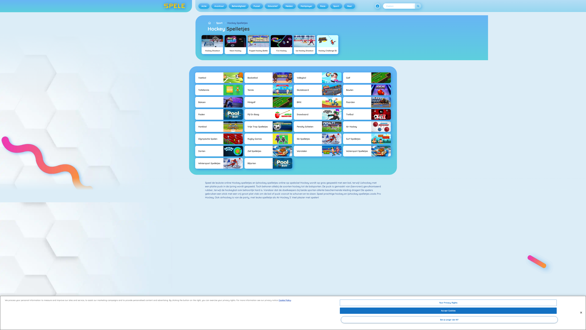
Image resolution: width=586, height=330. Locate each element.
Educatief (273, 6)
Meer (349, 6)
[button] (377, 6)
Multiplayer (306, 6)
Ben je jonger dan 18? (449, 320)
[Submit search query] (418, 6)
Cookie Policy (285, 300)
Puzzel (256, 6)
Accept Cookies (448, 310)
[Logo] (174, 6)
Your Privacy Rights (448, 302)
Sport (336, 6)
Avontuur (219, 6)
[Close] (581, 312)
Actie (203, 6)
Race (322, 6)
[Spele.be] (209, 23)
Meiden (289, 6)
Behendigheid (239, 6)
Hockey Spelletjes (237, 22)
